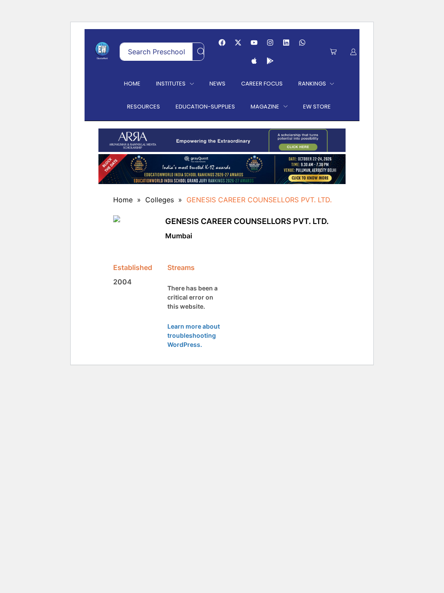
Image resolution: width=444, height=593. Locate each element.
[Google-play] (270, 61)
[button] (333, 51)
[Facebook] (222, 42)
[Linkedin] (286, 42)
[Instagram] (270, 42)
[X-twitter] (238, 42)
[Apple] (254, 61)
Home (123, 199)
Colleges (159, 199)
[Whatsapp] (302, 42)
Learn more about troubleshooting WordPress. (193, 335)
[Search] (201, 51)
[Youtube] (254, 42)
